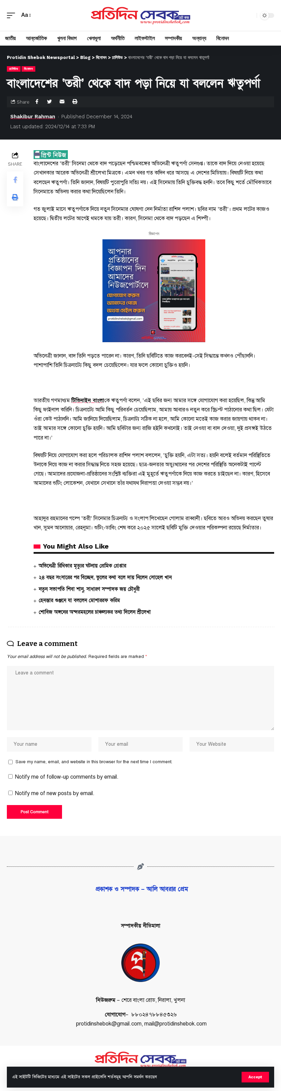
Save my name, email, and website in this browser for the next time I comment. (93, 762)
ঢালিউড (13, 69)
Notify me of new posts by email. (55, 793)
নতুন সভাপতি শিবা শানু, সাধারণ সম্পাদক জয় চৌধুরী (89, 589)
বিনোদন (28, 69)
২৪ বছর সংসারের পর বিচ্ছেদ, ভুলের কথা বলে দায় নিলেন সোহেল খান (105, 577)
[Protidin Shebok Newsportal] (140, 15)
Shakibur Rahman (32, 116)
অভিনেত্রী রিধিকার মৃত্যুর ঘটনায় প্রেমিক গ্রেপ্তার (82, 565)
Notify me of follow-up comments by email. (67, 777)
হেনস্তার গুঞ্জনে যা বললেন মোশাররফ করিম (79, 600)
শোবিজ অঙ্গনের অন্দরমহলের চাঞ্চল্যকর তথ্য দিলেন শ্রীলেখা (95, 612)
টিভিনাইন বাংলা (87, 400)
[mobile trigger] (13, 15)
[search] (250, 15)
